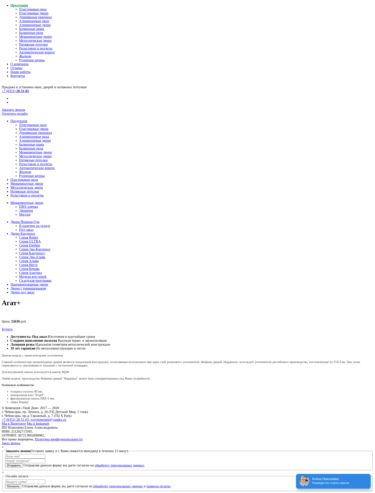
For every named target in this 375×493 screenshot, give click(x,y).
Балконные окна (31, 33)
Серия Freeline (29, 245)
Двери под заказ (22, 292)
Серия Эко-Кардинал (34, 249)
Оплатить (13, 486)
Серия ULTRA (30, 241)
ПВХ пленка (28, 206)
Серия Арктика (30, 273)
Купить (7, 329)
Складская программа (35, 280)
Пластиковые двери (33, 13)
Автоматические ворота (37, 52)
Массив (24, 214)
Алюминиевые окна (34, 21)
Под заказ (26, 230)
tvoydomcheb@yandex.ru (48, 419)
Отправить (14, 465)
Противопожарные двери (29, 284)
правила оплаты (158, 486)
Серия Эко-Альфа (32, 257)
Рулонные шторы (32, 60)
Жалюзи (25, 56)
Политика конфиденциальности (58, 439)
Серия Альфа (29, 261)
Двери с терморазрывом (28, 288)
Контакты (17, 76)
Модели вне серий (32, 276)
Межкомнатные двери (35, 36)
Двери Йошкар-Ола (24, 222)
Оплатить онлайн (15, 113)
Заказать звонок (13, 110)
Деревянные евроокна (35, 17)
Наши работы (20, 72)
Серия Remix (28, 237)
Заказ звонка (11, 443)
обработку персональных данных (119, 465)
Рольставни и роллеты (35, 48)
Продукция (19, 5)
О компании (19, 64)
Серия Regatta (29, 269)
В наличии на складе (34, 226)
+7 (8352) (15, 91)
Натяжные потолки (33, 44)
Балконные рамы (31, 29)
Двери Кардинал (22, 233)
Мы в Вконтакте (14, 423)
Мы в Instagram (38, 423)
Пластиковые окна (33, 9)
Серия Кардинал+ (32, 253)
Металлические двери (35, 40)
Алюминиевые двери (35, 25)
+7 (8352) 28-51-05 (15, 419)
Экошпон (26, 210)
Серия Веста (28, 265)
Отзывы (16, 68)
